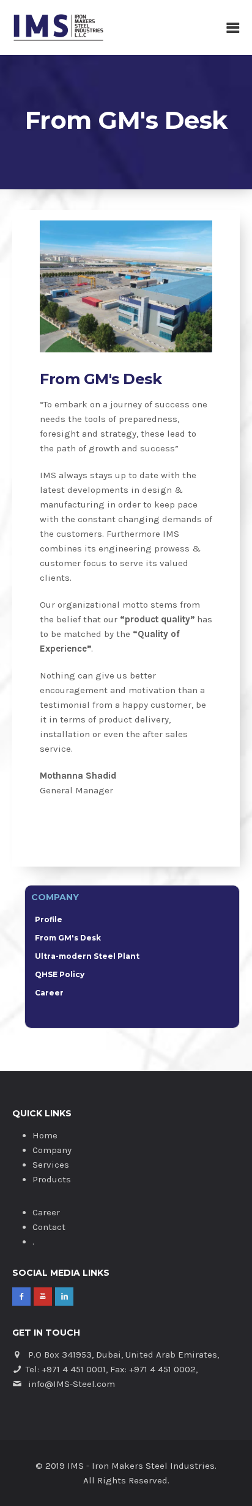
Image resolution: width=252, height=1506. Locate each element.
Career (49, 992)
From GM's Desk (68, 937)
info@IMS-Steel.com (71, 1383)
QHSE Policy (59, 974)
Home (44, 1135)
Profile (48, 919)
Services (50, 1164)
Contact (48, 1226)
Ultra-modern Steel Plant (87, 956)
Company (52, 1149)
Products (51, 1179)
